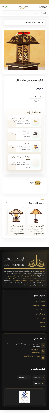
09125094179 (42, 8)
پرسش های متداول (40, 314)
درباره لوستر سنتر (41, 318)
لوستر (36, 276)
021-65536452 (43, 6)
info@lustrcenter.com (32, 356)
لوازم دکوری (15, 280)
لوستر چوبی (30, 276)
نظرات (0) (31, 183)
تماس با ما (42, 327)
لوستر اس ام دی (36, 278)
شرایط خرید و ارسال (40, 301)
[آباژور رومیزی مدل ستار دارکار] (24, 50)
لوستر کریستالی (22, 276)
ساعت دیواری (23, 280)
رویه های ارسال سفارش (39, 305)
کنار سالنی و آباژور (17, 278)
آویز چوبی (8, 278)
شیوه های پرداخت (40, 310)
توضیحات (37, 183)
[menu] (3, 7)
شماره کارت (42, 322)
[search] (45, 13)
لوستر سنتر (42, 271)
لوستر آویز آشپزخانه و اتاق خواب (36, 280)
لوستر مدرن (13, 276)
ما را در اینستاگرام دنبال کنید (24, 1)
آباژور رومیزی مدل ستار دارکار (33, 23)
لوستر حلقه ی (27, 278)
